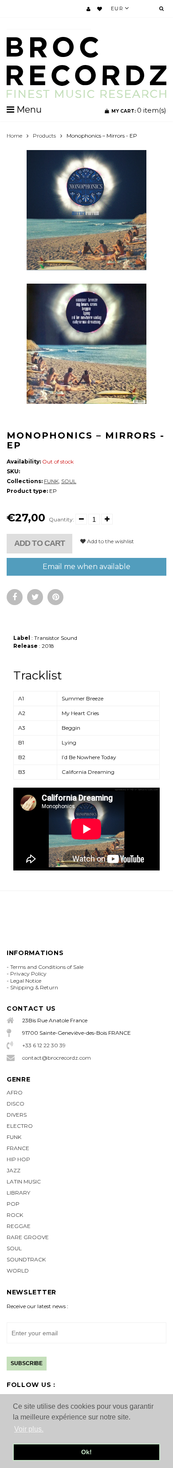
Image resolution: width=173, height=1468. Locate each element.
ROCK (15, 1215)
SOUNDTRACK (26, 1259)
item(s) (138, 110)
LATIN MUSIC (24, 1181)
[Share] (15, 597)
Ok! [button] (86, 1452)
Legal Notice (25, 980)
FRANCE (18, 1148)
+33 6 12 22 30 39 (44, 1045)
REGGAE (19, 1226)
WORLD (18, 1270)
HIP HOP (18, 1159)
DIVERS (17, 1114)
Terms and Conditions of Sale (46, 967)
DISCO (15, 1103)
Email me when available (86, 566)
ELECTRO (20, 1125)
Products (44, 135)
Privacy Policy (28, 973)
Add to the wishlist (110, 541)
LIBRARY (18, 1192)
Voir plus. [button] (28, 1429)
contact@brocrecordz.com (56, 1057)
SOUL (68, 481)
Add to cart (39, 543)
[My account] (88, 9)
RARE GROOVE (28, 1237)
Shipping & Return (34, 987)
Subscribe (27, 1363)
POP (13, 1203)
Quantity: (61, 519)
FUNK (51, 481)
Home (14, 135)
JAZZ (13, 1170)
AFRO (15, 1092)
